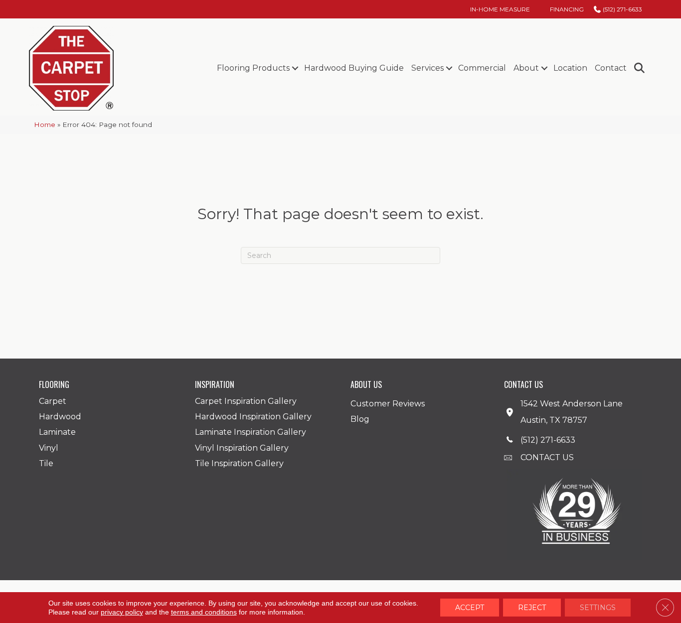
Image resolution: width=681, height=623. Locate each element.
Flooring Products (253, 68)
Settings (598, 607)
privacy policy (122, 612)
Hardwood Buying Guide (354, 68)
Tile (46, 463)
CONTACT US (547, 457)
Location (570, 68)
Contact (611, 68)
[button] (295, 68)
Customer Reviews (387, 403)
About (526, 68)
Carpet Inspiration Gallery (246, 401)
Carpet (52, 401)
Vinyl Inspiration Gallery (242, 448)
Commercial (482, 68)
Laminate (57, 432)
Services (427, 68)
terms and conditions (204, 612)
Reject (532, 607)
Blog (359, 419)
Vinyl (48, 448)
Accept (469, 607)
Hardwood (60, 416)
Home (44, 124)
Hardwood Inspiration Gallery (253, 416)
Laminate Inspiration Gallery (250, 432)
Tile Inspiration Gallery (239, 463)
